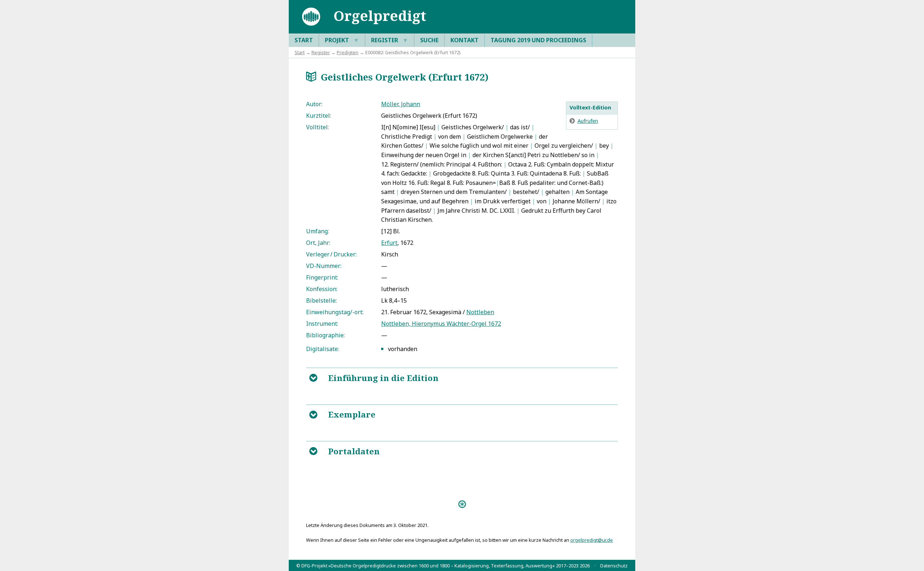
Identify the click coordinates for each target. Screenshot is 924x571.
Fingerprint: (322, 277)
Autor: (314, 104)
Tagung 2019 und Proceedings (538, 40)
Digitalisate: (322, 349)
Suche (429, 40)
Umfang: (317, 231)
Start (304, 40)
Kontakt (464, 40)
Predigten (347, 52)
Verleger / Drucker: (331, 254)
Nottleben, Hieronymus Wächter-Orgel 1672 (441, 324)
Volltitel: (317, 127)
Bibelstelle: (321, 300)
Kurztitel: (318, 116)
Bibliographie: (325, 335)
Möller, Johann (400, 104)
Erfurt (389, 243)
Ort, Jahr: (318, 243)
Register (389, 40)
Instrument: (322, 324)
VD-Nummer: (323, 266)
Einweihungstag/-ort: (334, 312)
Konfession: (321, 289)
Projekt (342, 40)
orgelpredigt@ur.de (591, 540)
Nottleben (480, 312)
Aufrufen (588, 120)
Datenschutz (614, 565)
